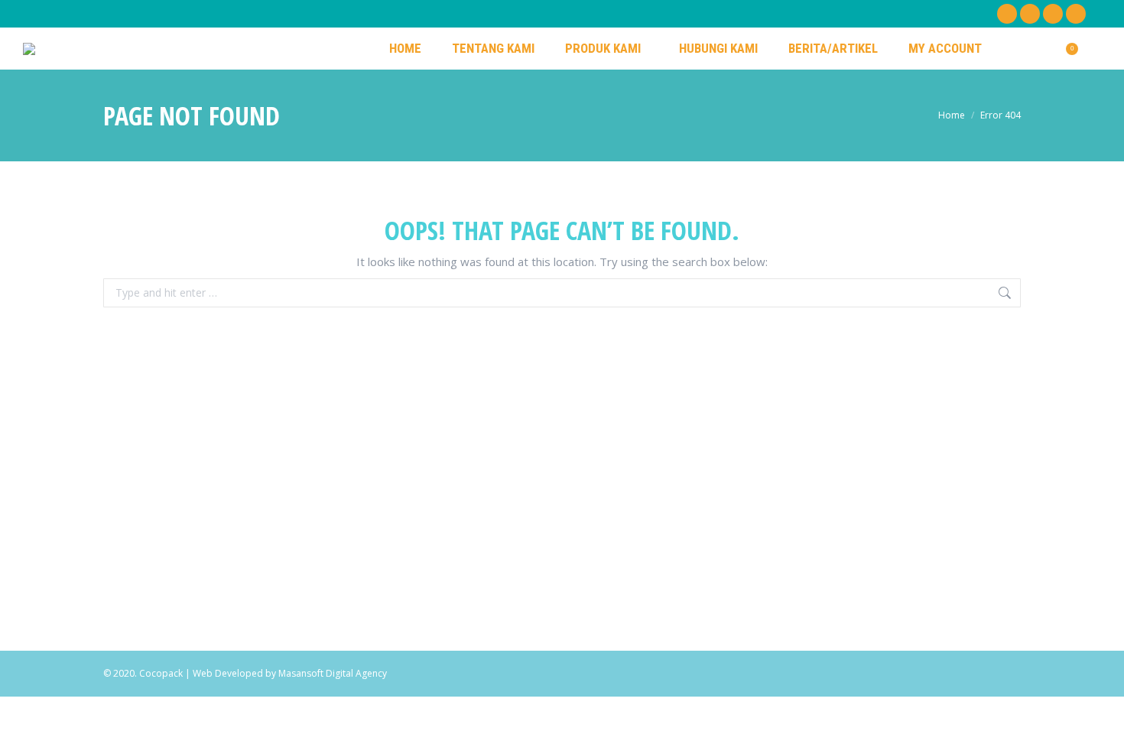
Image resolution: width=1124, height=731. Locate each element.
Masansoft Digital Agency (332, 673)
